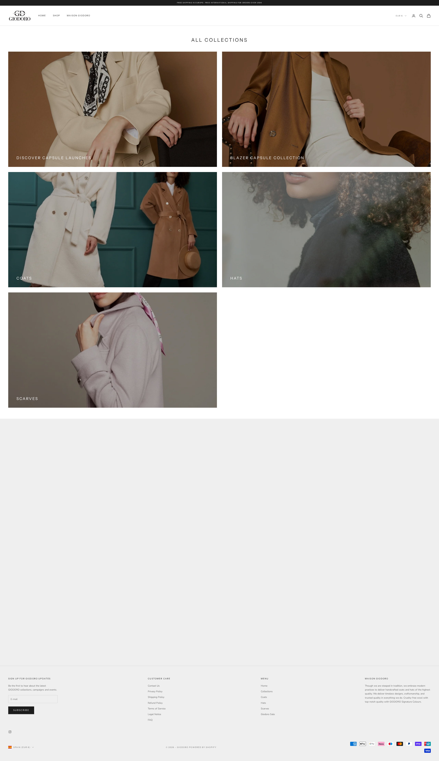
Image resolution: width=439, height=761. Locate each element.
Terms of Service (156, 708)
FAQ (150, 720)
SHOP (56, 15)
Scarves (265, 708)
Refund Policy (155, 703)
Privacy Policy (155, 691)
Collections (267, 691)
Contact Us (154, 685)
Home (264, 685)
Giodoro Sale (268, 714)
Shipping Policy (156, 697)
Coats (264, 697)
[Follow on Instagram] (10, 732)
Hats (263, 703)
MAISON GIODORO (78, 15)
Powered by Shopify (202, 747)
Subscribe (21, 710)
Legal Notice (154, 714)
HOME (42, 15)
